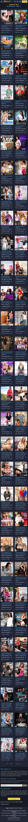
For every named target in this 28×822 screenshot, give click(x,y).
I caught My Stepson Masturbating (20, 126)
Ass (19, 55)
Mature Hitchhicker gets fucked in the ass (20, 26)
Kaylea (24, 279)
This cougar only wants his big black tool (6, 177)
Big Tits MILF (21, 130)
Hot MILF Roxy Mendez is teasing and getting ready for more (21, 152)
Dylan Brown (4, 254)
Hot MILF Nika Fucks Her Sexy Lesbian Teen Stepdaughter (6, 378)
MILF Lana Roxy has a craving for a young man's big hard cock (21, 303)
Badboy (17, 28)
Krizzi (21, 103)
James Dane (18, 279)
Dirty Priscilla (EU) (5, 53)
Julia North (23, 28)
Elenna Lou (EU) (19, 78)
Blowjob (6, 130)
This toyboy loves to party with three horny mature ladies (21, 353)
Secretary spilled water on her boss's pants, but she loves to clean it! (6, 202)
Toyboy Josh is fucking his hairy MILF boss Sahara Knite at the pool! (6, 152)
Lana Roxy (18, 304)
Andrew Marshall (4, 329)
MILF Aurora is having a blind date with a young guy (6, 127)
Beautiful (22, 155)
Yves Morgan (11, 178)
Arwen (17, 254)
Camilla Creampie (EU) (20, 379)
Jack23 (21, 254)
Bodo (17, 103)
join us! (24, 1)
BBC (6, 180)
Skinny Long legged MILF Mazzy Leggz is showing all (21, 51)
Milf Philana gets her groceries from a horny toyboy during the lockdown (5, 278)
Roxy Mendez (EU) (19, 153)
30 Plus (17, 55)
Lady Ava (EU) (11, 78)
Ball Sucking (22, 256)
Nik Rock (23, 304)
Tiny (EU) (17, 204)
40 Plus (3, 30)
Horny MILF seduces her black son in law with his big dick (6, 252)
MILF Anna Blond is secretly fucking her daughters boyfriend (5, 227)
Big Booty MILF (20, 281)
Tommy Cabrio (11, 229)
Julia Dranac (18, 178)
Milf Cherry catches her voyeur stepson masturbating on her (6, 328)
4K (16, 30)
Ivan (2, 28)
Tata (7, 304)
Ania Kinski (18, 128)
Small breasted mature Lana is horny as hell (21, 327)
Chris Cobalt (3, 78)
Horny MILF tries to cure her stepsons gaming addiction (6, 52)
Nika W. (10, 379)
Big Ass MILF (7, 356)
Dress (22, 331)
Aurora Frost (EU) (5, 128)
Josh (2, 153)
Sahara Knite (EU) (9, 153)
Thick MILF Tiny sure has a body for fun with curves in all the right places (21, 202)
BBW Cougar (7, 55)
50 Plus (3, 80)
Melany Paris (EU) (5, 204)
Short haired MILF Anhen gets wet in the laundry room (6, 102)
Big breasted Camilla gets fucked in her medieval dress (21, 378)
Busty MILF (18, 180)
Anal (6, 30)
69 (5, 80)
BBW (21, 80)
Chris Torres (18, 229)
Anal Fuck (21, 30)
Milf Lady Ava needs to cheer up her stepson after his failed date (6, 77)
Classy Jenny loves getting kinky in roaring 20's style (6, 352)
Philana (10, 279)
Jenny (2, 354)
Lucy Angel (11, 254)
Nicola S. (7, 28)
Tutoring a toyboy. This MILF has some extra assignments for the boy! (20, 252)
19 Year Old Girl (4, 381)
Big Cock (8, 180)
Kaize (2, 304)
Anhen (2, 103)
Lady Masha (3, 178)
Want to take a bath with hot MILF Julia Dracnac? (20, 177)
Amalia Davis (4, 379)
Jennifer (17, 354)
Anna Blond (3, 229)
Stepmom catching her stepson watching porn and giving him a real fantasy (6, 303)
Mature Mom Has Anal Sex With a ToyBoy (6, 26)
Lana (17, 329)
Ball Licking (9, 155)
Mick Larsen (3, 279)
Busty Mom (22, 180)
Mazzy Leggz (18, 53)
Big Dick (9, 256)
